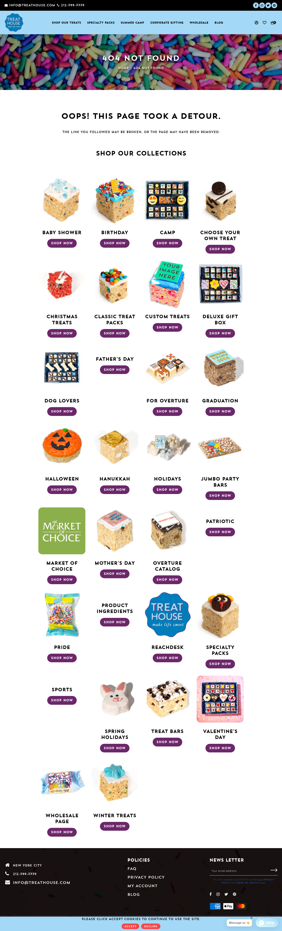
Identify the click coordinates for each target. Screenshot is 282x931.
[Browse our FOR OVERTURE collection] (167, 368)
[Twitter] (268, 5)
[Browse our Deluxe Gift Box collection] (220, 284)
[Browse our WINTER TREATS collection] (114, 783)
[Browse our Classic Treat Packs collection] (114, 284)
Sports (62, 689)
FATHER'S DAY (115, 359)
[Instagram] (262, 5)
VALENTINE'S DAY (220, 734)
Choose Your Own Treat (220, 235)
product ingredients (114, 608)
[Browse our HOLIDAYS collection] (167, 446)
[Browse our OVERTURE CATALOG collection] (167, 531)
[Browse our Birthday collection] (114, 200)
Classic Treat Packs (114, 319)
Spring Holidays (114, 734)
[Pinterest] (274, 5)
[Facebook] (256, 5)
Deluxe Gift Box (220, 319)
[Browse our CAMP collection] (167, 200)
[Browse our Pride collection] (61, 615)
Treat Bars (167, 731)
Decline (150, 926)
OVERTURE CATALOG (167, 566)
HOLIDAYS (167, 479)
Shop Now (62, 243)
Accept (130, 926)
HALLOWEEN (62, 479)
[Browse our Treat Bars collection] (167, 699)
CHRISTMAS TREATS (62, 319)
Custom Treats (167, 316)
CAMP (167, 232)
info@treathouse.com (41, 882)
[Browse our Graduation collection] (220, 368)
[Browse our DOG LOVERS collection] (61, 368)
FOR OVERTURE (167, 400)
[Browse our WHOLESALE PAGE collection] (61, 783)
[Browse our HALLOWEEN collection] (61, 446)
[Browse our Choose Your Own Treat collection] (220, 200)
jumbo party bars (220, 482)
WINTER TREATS (114, 815)
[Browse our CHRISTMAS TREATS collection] (61, 284)
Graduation (220, 400)
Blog (133, 894)
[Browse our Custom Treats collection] (167, 284)
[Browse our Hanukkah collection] (114, 446)
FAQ (131, 868)
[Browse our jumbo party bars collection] (220, 446)
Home (123, 68)
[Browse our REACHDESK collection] (167, 615)
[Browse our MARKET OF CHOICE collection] (61, 531)
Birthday (114, 232)
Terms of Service (248, 882)
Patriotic (220, 521)
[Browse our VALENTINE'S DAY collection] (220, 699)
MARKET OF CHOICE (62, 566)
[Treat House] (14, 22)
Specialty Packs (220, 650)
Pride (62, 647)
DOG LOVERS (61, 400)
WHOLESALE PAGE (61, 818)
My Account (142, 885)
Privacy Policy (146, 877)
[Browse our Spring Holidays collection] (114, 699)
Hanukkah (114, 479)
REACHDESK (167, 647)
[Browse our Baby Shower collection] (61, 200)
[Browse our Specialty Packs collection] (220, 615)
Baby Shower (62, 232)
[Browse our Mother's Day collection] (114, 531)
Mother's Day (115, 563)
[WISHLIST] (263, 22)
